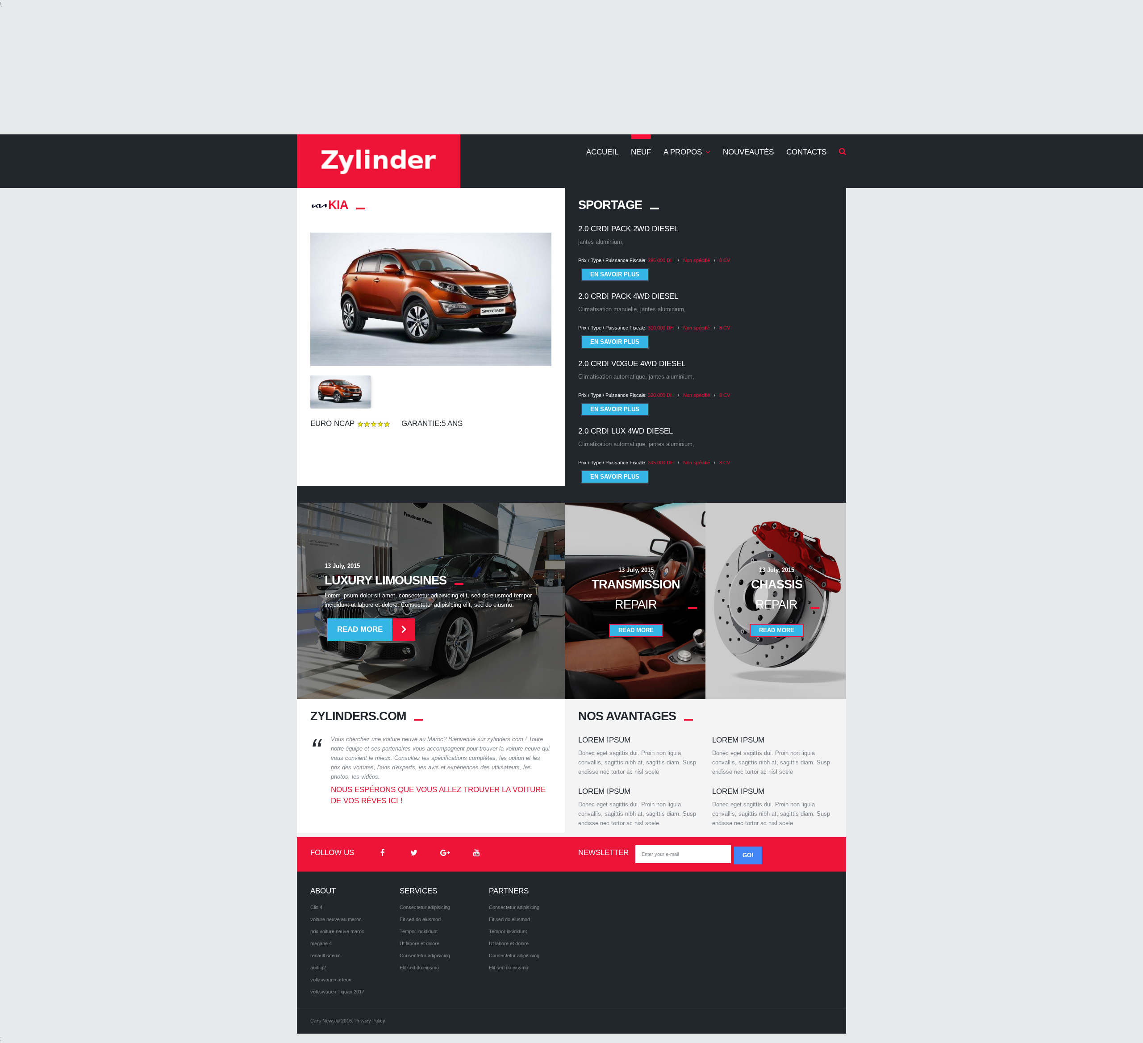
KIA (338, 205)
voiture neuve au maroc (336, 919)
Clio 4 (316, 907)
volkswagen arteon (330, 979)
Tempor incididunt (419, 931)
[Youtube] (476, 853)
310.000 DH (661, 327)
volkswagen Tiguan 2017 (337, 991)
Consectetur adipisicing (425, 907)
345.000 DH (661, 462)
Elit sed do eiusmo (419, 967)
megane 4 (321, 943)
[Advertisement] (571, 71)
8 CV (724, 260)
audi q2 (318, 967)
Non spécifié (696, 260)
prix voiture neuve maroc (337, 931)
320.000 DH (661, 395)
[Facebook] (382, 853)
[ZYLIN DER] (378, 161)
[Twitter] (414, 853)
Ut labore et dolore (419, 943)
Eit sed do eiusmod (420, 919)
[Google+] (445, 853)
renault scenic (325, 955)
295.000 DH (661, 260)
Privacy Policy (370, 1020)
